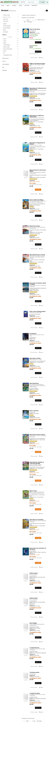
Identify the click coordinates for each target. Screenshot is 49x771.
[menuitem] (2, 5)
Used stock (5, 21)
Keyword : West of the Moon (28, 15)
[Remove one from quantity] (30, 42)
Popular (5, 23)
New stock (5, 19)
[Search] (37, 2)
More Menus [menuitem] (34, 5)
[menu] (24, 5)
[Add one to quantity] (34, 42)
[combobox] (23, 2)
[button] (10, 22)
